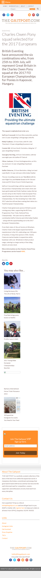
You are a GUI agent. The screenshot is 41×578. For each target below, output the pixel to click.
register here (20, 508)
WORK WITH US (13, 6)
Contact (31, 6)
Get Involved (6, 529)
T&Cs (4, 535)
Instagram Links (7, 526)
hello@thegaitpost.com (10, 505)
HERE (23, 251)
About (23, 6)
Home (5, 6)
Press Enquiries (7, 532)
